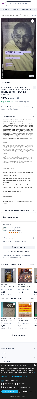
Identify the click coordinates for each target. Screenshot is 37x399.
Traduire (7, 82)
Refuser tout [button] (27, 391)
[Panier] (34, 3)
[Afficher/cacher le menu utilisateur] (2, 4)
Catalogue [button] (5, 9)
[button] (18, 116)
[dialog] (18, 381)
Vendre (15, 9)
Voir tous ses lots (8, 238)
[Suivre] (32, 21)
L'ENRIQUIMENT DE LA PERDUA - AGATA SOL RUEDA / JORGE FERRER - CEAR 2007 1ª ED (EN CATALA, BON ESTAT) (8, 320)
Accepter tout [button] (9, 391)
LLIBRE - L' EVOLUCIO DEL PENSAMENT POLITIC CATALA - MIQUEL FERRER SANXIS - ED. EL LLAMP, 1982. (25, 320)
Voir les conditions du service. (12, 257)
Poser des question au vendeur (20, 251)
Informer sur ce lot (18, 335)
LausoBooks (7, 224)
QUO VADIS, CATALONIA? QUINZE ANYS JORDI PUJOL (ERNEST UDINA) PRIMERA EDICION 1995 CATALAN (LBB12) (25, 286)
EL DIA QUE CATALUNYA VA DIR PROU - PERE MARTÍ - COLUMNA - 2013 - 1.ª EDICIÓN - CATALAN (8, 286)
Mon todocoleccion (28, 9)
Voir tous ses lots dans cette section (15, 241)
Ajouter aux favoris (19, 247)
